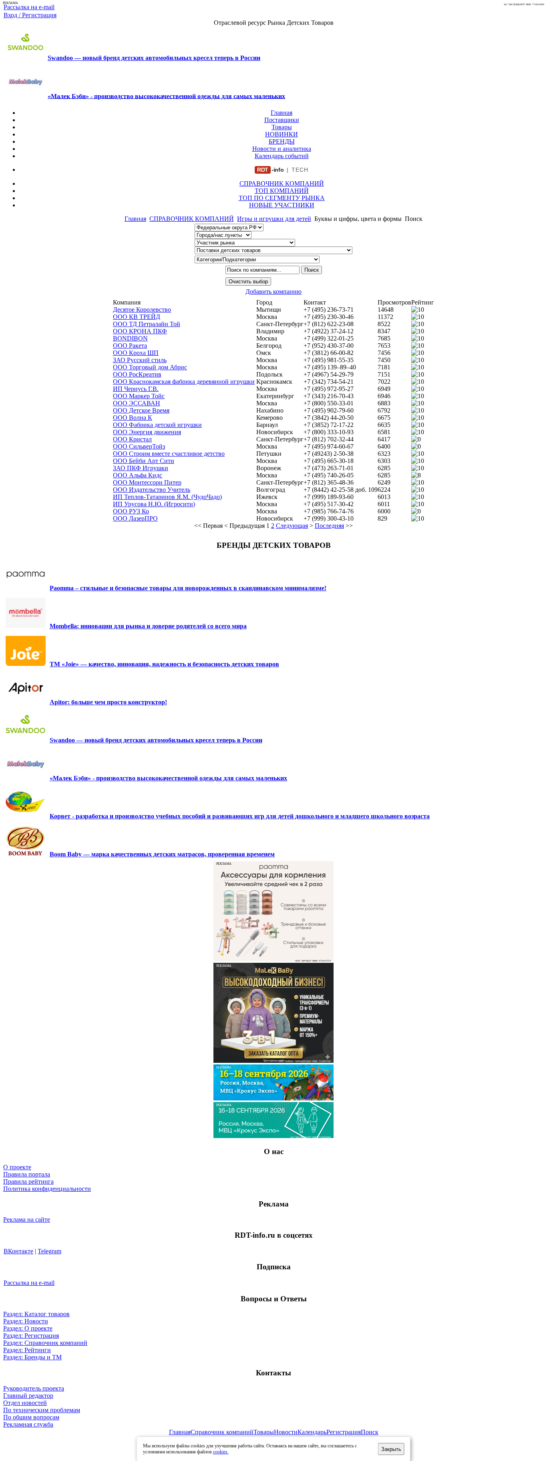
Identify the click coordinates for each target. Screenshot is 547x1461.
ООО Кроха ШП (136, 352)
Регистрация (343, 1432)
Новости (286, 1432)
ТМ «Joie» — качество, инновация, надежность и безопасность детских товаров (164, 664)
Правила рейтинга (28, 1181)
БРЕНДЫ (282, 141)
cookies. (221, 1452)
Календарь (312, 1432)
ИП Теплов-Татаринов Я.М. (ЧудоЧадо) (167, 496)
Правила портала (26, 1174)
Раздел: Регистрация (31, 1335)
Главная (281, 112)
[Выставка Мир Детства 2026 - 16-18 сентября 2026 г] (273, 1098)
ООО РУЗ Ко (131, 511)
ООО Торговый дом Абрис (150, 367)
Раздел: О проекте (27, 1328)
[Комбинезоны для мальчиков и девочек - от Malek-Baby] (273, 1060)
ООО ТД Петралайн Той (146, 324)
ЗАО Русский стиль (140, 360)
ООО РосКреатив (137, 374)
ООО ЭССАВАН (136, 403)
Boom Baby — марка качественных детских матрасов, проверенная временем (162, 854)
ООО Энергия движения (147, 432)
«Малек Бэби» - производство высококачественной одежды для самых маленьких (166, 95)
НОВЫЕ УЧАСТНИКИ (281, 205)
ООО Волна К (132, 417)
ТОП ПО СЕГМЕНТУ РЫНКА (282, 197)
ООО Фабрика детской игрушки (157, 424)
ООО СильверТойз (139, 446)
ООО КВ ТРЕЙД (136, 316)
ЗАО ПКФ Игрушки (140, 468)
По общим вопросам (31, 1417)
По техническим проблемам (41, 1410)
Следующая (292, 525)
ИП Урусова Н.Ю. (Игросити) (154, 504)
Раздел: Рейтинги (27, 1350)
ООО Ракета (130, 345)
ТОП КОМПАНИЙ (282, 190)
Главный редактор (28, 1395)
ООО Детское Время (141, 410)
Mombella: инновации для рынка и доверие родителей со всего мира (148, 626)
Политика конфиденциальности (47, 1188)
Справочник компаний (222, 1432)
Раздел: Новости (25, 1321)
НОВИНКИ (281, 134)
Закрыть (391, 1449)
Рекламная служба (28, 1424)
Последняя (329, 525)
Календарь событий (282, 155)
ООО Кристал (132, 439)
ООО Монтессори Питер (147, 482)
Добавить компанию (273, 291)
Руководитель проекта (33, 1388)
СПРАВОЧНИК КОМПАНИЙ (281, 183)
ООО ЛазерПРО (135, 518)
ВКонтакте (18, 1251)
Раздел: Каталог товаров (36, 1314)
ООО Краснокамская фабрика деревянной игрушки (184, 381)
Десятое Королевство (142, 309)
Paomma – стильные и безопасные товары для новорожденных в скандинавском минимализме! (188, 588)
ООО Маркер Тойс (139, 396)
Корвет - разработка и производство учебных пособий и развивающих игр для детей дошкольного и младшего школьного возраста (240, 816)
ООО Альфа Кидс (137, 475)
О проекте (17, 1167)
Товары (281, 127)
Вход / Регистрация (30, 15)
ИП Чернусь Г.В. (136, 388)
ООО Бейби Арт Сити (143, 460)
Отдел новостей (25, 1402)
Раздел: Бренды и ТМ (32, 1357)
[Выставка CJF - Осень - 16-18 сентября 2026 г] (273, 1135)
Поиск (369, 1432)
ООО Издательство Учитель (151, 489)
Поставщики (281, 119)
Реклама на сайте (26, 1219)
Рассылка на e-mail (29, 7)
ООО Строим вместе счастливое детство (169, 453)
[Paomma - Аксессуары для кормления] (273, 959)
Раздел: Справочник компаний (45, 1342)
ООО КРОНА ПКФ (140, 331)
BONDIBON (130, 338)
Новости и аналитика (281, 148)
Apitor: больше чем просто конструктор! (108, 702)
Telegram (49, 1251)
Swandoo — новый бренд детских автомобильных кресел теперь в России (154, 57)
